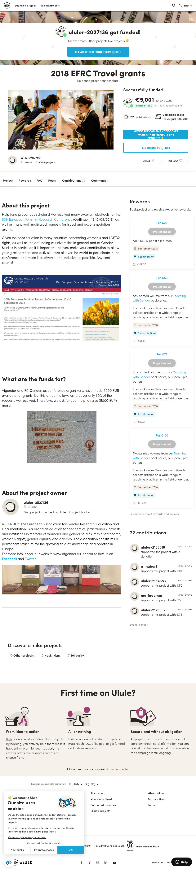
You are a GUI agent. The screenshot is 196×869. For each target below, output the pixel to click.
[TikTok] (89, 862)
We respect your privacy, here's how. (27, 837)
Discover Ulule (156, 799)
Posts (52, 180)
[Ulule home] (40, 862)
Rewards (25, 180)
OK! (71, 850)
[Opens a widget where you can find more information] (181, 862)
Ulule (9, 739)
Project (8, 180)
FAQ (39, 180)
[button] (8, 862)
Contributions (73, 180)
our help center (119, 769)
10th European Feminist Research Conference (37, 219)
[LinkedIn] (106, 862)
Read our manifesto (147, 846)
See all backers (139, 624)
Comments (100, 180)
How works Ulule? (101, 799)
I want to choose (44, 850)
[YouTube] (114, 862)
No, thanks (17, 850)
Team (151, 805)
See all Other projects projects (98, 52)
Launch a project (25, 5)
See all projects (50, 5)
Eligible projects (100, 811)
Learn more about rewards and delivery (154, 514)
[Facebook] (81, 862)
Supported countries (103, 805)
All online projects (156, 148)
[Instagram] (97, 862)
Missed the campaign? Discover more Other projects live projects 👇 (155, 134)
